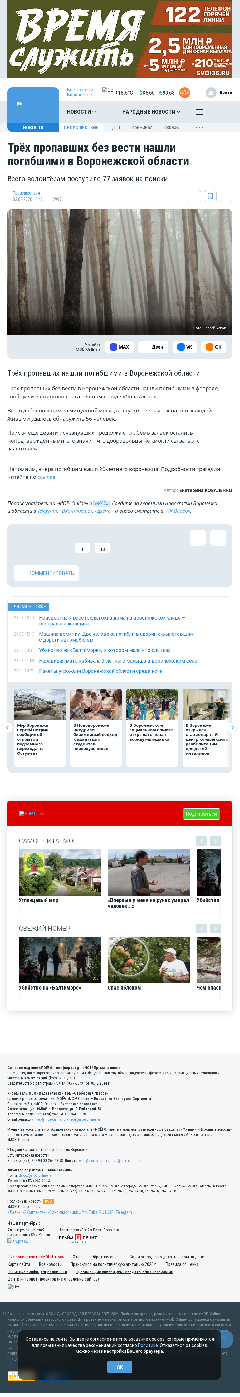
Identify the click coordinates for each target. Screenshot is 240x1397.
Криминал (142, 127)
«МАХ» (101, 503)
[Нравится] (21, 541)
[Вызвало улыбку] (42, 541)
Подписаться (201, 813)
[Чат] (224, 1339)
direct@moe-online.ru (35, 1175)
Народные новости (149, 111)
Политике (148, 1345)
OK (120, 1367)
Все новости (50, 1264)
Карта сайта (19, 1264)
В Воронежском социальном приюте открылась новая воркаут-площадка (151, 732)
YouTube (89, 1212)
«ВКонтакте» (76, 510)
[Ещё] (199, 113)
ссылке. (47, 476)
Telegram (47, 510)
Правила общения (182, 1264)
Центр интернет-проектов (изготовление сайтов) (53, 1278)
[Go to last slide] (7, 727)
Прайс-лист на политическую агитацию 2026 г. (114, 1264)
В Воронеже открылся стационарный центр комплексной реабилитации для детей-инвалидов (207, 739)
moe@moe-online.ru (84, 1119)
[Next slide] (232, 727)
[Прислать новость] (184, 92)
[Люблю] (62, 541)
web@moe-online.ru (50, 1119)
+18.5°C (124, 92)
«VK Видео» (177, 510)
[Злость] (123, 541)
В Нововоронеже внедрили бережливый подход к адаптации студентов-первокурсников (95, 736)
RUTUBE (106, 1212)
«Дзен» (14, 1212)
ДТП (117, 127)
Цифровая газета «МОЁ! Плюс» (36, 1256)
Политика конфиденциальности (37, 1271)
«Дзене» (104, 510)
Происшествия (81, 128)
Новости (79, 111)
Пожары (171, 127)
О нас (78, 1256)
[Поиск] (221, 112)
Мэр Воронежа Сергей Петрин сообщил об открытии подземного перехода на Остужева (33, 739)
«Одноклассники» (63, 1212)
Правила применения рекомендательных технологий (124, 1271)
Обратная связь (106, 1256)
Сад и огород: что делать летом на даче (167, 1256)
